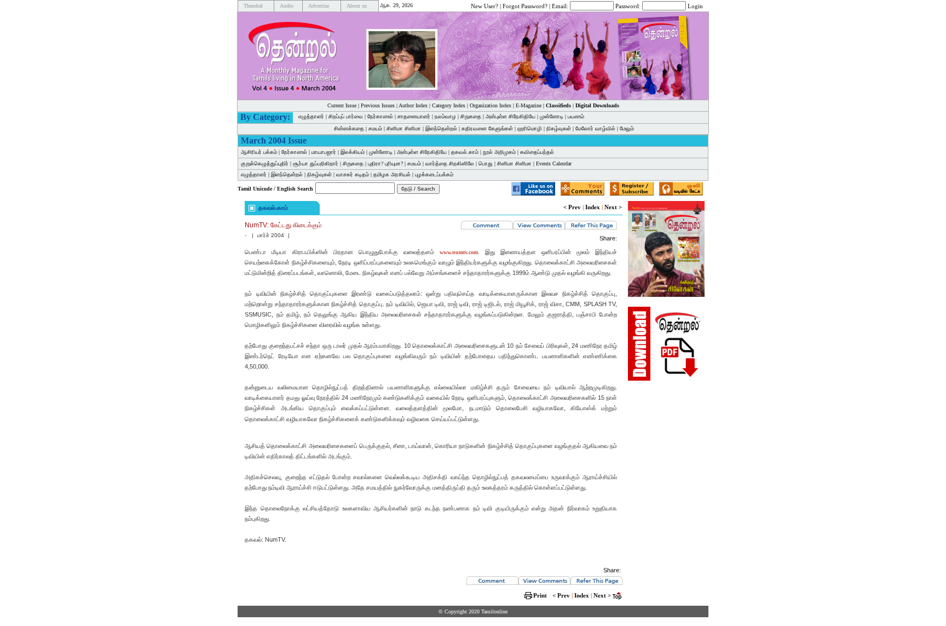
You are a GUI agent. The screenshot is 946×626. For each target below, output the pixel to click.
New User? (484, 5)
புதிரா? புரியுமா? (385, 163)
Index (592, 207)
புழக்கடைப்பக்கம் (434, 174)
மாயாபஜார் (324, 152)
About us (357, 6)
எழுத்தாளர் (311, 116)
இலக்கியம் (353, 152)
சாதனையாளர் (413, 116)
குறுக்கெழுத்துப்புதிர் (265, 163)
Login (695, 5)
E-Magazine (528, 105)
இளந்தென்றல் (441, 128)
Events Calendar (554, 163)
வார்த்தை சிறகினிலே (449, 163)
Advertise (318, 6)
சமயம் (375, 128)
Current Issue (341, 105)
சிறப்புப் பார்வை (345, 116)
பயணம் (576, 116)
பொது (485, 163)
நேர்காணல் (380, 116)
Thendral (253, 6)
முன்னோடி (551, 116)
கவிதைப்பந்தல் (537, 152)
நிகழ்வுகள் (558, 128)
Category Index (448, 105)
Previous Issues (378, 105)
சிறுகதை (470, 116)
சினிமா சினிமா (404, 128)
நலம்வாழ (445, 116)
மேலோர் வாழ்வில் (595, 128)
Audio (286, 6)
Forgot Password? (525, 5)
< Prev (572, 207)
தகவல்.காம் (464, 152)
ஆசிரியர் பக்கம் (259, 152)
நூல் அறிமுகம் (499, 152)
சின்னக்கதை (349, 128)
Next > (613, 207)
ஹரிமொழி (529, 128)
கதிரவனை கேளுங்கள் (487, 128)
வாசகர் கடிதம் (352, 174)
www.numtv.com (459, 252)
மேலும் (627, 128)
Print (540, 595)
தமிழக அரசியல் (392, 174)
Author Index (413, 105)
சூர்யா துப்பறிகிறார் (315, 163)
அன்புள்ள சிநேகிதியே (510, 116)
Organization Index (490, 105)
